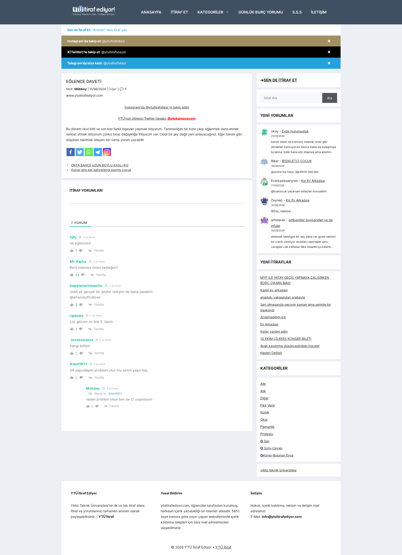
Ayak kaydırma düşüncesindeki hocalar (290, 346)
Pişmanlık (267, 427)
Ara (329, 98)
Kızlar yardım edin (274, 331)
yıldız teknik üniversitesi (278, 470)
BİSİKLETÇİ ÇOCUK (297, 161)
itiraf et (179, 12)
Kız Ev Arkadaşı (313, 181)
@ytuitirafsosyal (96, 52)
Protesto (266, 434)
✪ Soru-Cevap (271, 448)
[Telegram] (98, 152)
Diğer (113, 89)
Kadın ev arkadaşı (274, 290)
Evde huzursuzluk (295, 131)
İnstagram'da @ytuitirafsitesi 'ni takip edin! (157, 107)
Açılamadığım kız (273, 317)
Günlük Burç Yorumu (260, 12)
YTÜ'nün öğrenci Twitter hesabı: (157, 118)
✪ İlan (264, 441)
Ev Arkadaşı (269, 324)
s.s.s (297, 12)
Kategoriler (210, 12)
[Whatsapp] (89, 152)
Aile (263, 384)
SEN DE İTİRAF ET (280, 80)
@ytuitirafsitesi (96, 41)
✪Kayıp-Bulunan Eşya (276, 455)
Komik (264, 412)
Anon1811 (115, 393)
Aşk (263, 391)
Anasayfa (151, 12)
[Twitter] (80, 152)
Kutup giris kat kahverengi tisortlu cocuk (101, 170)
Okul (263, 419)
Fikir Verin (267, 405)
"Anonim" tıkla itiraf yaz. (97, 30)
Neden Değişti (271, 353)
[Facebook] (71, 152)
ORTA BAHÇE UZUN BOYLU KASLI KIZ (99, 165)
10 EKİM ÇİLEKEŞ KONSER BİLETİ (286, 339)
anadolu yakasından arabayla (282, 297)
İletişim (319, 12)
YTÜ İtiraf (223, 547)
